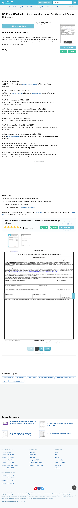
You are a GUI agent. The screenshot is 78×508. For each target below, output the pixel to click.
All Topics (57, 468)
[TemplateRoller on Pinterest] (35, 488)
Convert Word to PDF (8, 452)
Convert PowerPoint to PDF (10, 465)
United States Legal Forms (16, 381)
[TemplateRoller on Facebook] (39, 488)
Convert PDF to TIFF (8, 483)
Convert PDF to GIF (8, 480)
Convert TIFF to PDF (8, 462)
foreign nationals (17, 93)
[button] (73, 296)
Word (72, 51)
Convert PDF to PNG (8, 478)
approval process (13, 136)
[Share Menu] (74, 487)
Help (56, 454)
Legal (5, 381)
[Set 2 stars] (8, 227)
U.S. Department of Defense (46, 377)
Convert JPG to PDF (8, 468)
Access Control (32, 377)
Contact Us (58, 465)
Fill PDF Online (18, 26)
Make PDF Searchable (36, 465)
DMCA (57, 457)
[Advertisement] (30, 66)
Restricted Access (8, 377)
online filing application (27, 208)
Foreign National (20, 377)
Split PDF (32, 452)
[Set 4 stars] (14, 227)
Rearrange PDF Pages (36, 462)
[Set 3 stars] (11, 227)
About (56, 452)
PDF (63, 51)
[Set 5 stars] (17, 227)
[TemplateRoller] (6, 2)
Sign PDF (32, 457)
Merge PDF (32, 454)
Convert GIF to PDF (8, 460)
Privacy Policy (59, 460)
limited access (36, 93)
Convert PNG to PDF (8, 457)
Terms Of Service (60, 462)
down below (38, 212)
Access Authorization (29, 84)
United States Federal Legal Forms (65, 377)
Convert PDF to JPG (8, 475)
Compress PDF (34, 460)
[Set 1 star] (5, 227)
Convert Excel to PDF (8, 454)
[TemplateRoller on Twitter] (42, 488)
